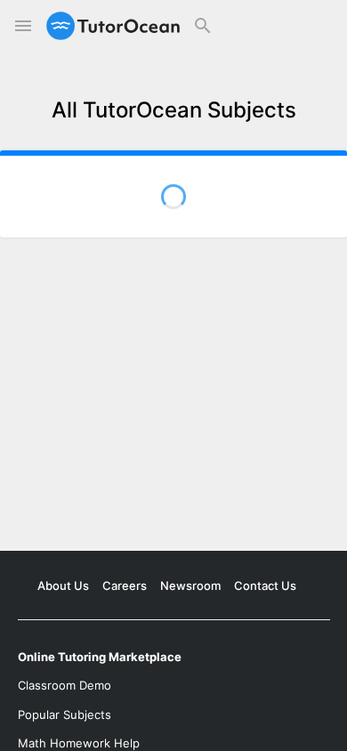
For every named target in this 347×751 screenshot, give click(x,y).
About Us (63, 585)
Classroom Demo (64, 685)
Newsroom (190, 585)
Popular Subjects (64, 714)
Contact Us (265, 585)
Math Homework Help (79, 743)
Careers (124, 585)
